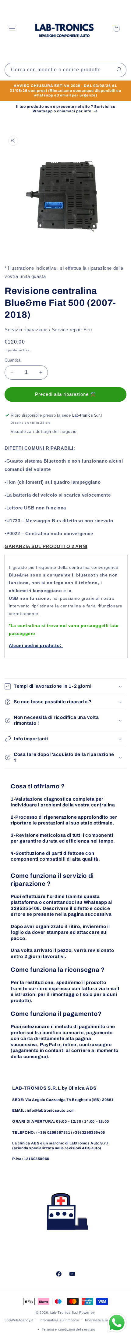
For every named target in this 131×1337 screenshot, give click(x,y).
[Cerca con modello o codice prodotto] (119, 70)
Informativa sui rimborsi (59, 1320)
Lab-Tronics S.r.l (64, 1312)
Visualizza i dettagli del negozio (44, 431)
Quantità (12, 360)
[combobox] (65, 70)
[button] (12, 28)
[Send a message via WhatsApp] (117, 1323)
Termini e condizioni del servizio (68, 1329)
